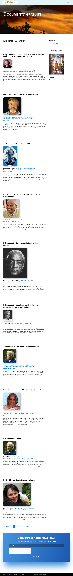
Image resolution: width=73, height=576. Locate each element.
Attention (32, 70)
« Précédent (7, 526)
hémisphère (24, 118)
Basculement (6, 509)
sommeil (25, 281)
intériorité (30, 118)
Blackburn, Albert (21, 168)
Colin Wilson (6, 71)
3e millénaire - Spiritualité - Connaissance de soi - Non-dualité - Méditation (22, 574)
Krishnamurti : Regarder (13, 438)
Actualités (20, 117)
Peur (14, 368)
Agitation (5, 281)
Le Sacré (10, 413)
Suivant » (27, 526)
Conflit (28, 169)
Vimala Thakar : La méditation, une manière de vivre (24, 390)
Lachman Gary (19, 70)
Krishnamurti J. (23, 280)
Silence (21, 281)
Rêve (26, 509)
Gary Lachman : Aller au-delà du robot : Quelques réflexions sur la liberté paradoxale (23, 56)
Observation (9, 368)
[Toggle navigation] (68, 2)
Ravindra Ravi (20, 219)
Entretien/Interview (30, 168)
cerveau (13, 118)
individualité (15, 509)
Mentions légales (42, 574)
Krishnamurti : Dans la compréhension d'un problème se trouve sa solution (21, 306)
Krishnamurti (6, 221)
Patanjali (12, 221)
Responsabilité (21, 458)
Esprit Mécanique (14, 71)
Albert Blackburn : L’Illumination (16, 143)
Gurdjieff (21, 71)
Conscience (18, 118)
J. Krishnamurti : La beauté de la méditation (21, 347)
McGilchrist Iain (26, 117)
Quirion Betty (19, 508)
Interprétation (6, 120)
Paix (4, 171)
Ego (31, 169)
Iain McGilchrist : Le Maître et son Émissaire (21, 95)
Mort (4, 368)
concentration (15, 366)
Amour (4, 366)
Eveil (34, 169)
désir (20, 366)
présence (25, 71)
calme (16, 169)
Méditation (31, 366)
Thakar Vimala (23, 412)
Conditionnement (22, 169)
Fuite (23, 366)
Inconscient (16, 281)
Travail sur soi (9, 171)
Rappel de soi (31, 71)
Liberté (24, 325)
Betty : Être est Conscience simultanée (19, 480)
